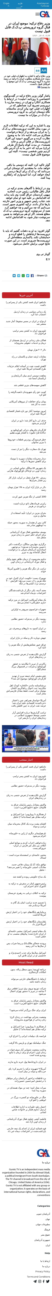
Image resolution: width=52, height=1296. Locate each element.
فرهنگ (47, 1229)
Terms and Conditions (38, 1276)
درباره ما (46, 1266)
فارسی (20, 4)
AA (43, 70)
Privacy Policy (42, 1271)
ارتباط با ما (45, 1261)
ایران (48, 1245)
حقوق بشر (45, 1235)
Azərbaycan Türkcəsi (43, 4)
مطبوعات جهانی (43, 1224)
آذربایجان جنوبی (43, 1214)
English (6, 4)
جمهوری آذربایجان (42, 1240)
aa (38, 70)
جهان (47, 1219)
